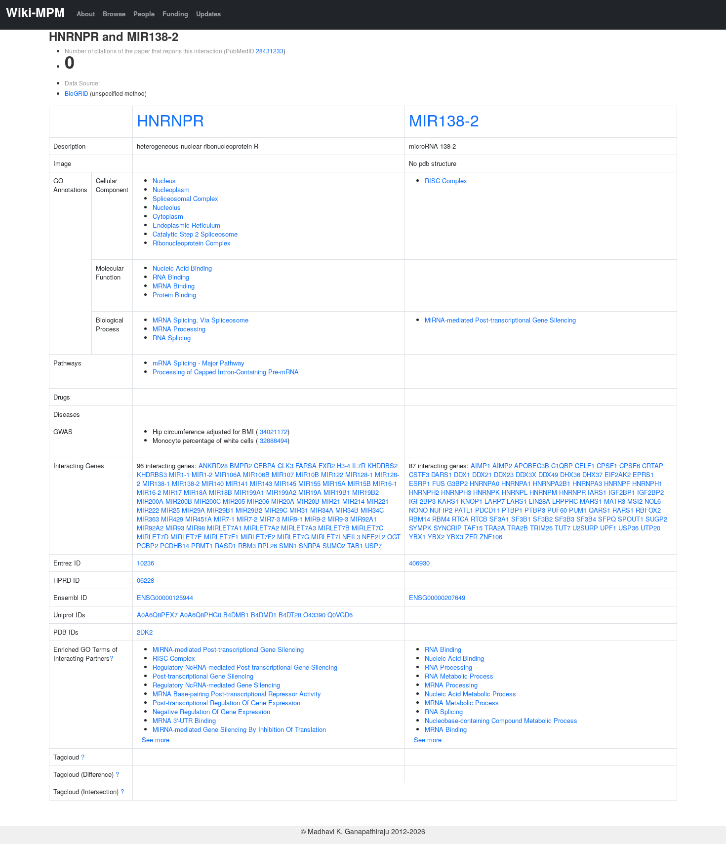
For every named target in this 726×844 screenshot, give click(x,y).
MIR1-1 (179, 474)
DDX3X (526, 474)
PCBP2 (147, 545)
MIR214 (353, 501)
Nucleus (164, 180)
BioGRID (76, 93)
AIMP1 (480, 465)
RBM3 (247, 545)
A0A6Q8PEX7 (157, 614)
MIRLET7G (293, 536)
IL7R (358, 465)
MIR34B (347, 510)
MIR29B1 (220, 510)
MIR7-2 (247, 518)
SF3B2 (543, 518)
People (144, 13)
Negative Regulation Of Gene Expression (211, 711)
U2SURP (585, 527)
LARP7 (494, 501)
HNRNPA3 (587, 483)
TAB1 (355, 545)
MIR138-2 (444, 119)
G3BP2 (457, 483)
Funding (175, 13)
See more (155, 739)
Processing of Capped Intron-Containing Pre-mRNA (226, 371)
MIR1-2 (202, 474)
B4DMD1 (264, 614)
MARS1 (591, 501)
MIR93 (174, 527)
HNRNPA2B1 (551, 483)
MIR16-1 (385, 483)
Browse (114, 13)
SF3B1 (521, 518)
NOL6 (653, 501)
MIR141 (237, 483)
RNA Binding (171, 276)
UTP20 (650, 527)
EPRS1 (643, 474)
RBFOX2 (648, 510)
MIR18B (220, 492)
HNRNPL (514, 492)
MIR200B (178, 501)
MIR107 (283, 474)
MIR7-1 (224, 518)
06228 (145, 580)
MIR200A (150, 501)
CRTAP (652, 465)
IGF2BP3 (422, 501)
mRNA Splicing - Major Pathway (198, 362)
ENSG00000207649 (437, 597)
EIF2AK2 (618, 474)
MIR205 (234, 501)
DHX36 (570, 474)
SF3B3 (564, 518)
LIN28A (539, 501)
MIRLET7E (186, 536)
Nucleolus (167, 207)
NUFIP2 (441, 510)
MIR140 (213, 483)
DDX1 (462, 474)
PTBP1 (512, 510)
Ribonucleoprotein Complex (192, 242)
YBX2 (436, 536)
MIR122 (332, 474)
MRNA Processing (179, 328)
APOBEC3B (531, 465)
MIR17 (172, 492)
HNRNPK (486, 492)
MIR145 (285, 483)
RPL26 (267, 545)
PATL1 (463, 510)
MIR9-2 (315, 518)
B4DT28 (290, 614)
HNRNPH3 (456, 492)
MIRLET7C (367, 527)
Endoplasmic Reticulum (186, 225)
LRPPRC (565, 501)
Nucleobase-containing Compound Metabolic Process (501, 720)
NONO (418, 510)
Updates (208, 13)
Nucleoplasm (171, 189)
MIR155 (309, 483)
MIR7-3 (269, 518)
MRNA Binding (174, 285)
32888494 (273, 440)
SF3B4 (586, 518)
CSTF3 (419, 474)
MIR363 (148, 518)
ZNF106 (491, 536)
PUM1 (578, 510)
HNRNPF (617, 483)
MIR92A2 (150, 527)
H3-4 (343, 465)
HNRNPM (543, 492)
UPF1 (608, 527)
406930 (419, 562)
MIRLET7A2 (261, 527)
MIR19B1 (336, 492)
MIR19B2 (365, 492)
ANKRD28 (213, 465)
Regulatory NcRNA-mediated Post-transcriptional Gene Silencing (245, 667)
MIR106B (256, 474)
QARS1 (599, 510)
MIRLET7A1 (224, 527)
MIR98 (195, 527)
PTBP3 (534, 510)
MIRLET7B (334, 527)
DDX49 (548, 474)
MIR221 (377, 501)
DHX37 (592, 474)
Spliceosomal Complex (185, 198)
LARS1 (517, 501)
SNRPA (310, 545)
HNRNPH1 (647, 483)
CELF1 (585, 465)
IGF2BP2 (650, 492)
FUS (438, 483)
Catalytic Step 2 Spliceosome (195, 234)
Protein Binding (174, 294)
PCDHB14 (174, 545)
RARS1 (623, 510)
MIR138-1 (156, 483)
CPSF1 (607, 465)
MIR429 (172, 518)
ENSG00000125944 (165, 597)
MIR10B (307, 474)
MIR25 (170, 510)
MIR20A (282, 501)
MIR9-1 (292, 518)
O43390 (314, 614)
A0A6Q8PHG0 (200, 614)
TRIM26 (541, 527)
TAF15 (473, 527)
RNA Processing (448, 667)
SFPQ (607, 518)
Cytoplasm (168, 216)
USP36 (628, 527)
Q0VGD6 (340, 614)
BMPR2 (241, 465)
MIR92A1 (363, 518)
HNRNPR (170, 119)
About (86, 13)
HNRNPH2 (424, 492)
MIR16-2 (149, 492)
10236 (145, 562)
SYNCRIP (448, 527)
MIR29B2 (249, 510)
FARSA (306, 465)
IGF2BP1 (621, 492)
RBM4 (441, 518)
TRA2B (517, 527)
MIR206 (258, 501)
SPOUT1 (631, 518)
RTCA (460, 518)
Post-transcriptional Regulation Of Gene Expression (226, 702)
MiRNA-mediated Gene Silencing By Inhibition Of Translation (239, 729)
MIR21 (331, 501)
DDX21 (482, 474)
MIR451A (198, 518)
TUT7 (562, 527)
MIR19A (310, 492)
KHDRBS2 (382, 465)
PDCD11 (487, 510)
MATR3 (614, 501)
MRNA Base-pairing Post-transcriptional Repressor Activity (237, 693)
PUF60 (557, 510)
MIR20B (308, 501)
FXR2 (327, 465)
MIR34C (372, 510)
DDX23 (504, 474)
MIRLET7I (325, 536)
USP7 (373, 545)
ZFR (471, 536)
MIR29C (275, 510)
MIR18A (195, 492)
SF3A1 (499, 518)
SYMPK (420, 527)
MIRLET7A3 (298, 527)
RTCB (479, 518)
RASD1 (225, 545)
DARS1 (441, 474)
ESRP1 (419, 483)
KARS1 (448, 501)
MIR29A (193, 510)
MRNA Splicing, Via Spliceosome (200, 319)
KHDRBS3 (152, 474)
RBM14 (419, 518)
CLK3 (285, 465)
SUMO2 (334, 545)
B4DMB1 (236, 614)
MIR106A (227, 474)
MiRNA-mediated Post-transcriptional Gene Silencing (500, 319)
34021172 (273, 431)
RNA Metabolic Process (459, 676)
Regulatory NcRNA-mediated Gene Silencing (216, 684)
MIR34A (321, 510)
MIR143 (261, 483)
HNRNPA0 (484, 483)
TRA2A (494, 527)
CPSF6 (629, 465)
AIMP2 (502, 465)
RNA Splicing (172, 337)
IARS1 (597, 492)
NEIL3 (351, 536)
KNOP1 (472, 501)
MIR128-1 (359, 474)
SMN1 (288, 545)
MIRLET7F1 (221, 536)
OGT (394, 536)
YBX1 (417, 536)
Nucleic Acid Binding (182, 268)
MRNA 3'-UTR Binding (184, 720)
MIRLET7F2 (258, 536)
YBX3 (454, 536)
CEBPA (265, 465)
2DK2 (145, 632)
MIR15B (359, 483)
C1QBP (562, 465)
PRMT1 (202, 545)
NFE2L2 (373, 536)
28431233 (269, 50)
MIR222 (148, 510)
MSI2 (635, 501)
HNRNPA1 (516, 483)
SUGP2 (656, 518)
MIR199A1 (249, 492)
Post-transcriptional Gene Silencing (203, 676)
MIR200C (207, 501)
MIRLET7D (152, 536)
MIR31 (298, 510)
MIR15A (334, 483)
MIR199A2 (281, 492)
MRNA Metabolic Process (462, 702)
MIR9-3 (337, 518)
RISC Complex (446, 180)
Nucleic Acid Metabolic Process (470, 693)
